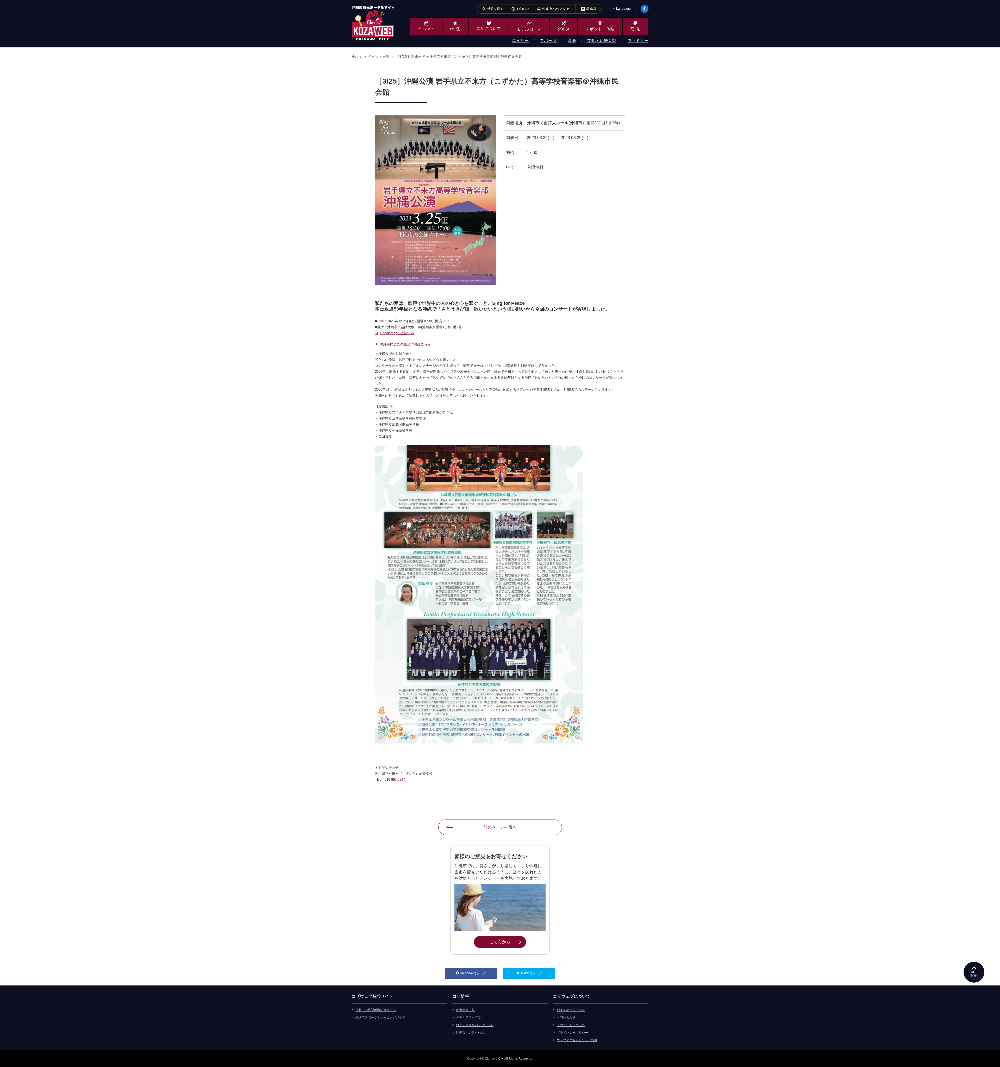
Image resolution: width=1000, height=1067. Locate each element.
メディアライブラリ (470, 1017)
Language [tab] (623, 8)
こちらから (508, 942)
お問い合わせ (566, 1017)
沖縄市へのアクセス (470, 1032)
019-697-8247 (395, 779)
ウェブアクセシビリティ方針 (577, 1040)
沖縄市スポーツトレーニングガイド (380, 1017)
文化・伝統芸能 (601, 40)
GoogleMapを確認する (397, 333)
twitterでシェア (538, 973)
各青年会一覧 (465, 1010)
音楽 (572, 40)
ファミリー (638, 40)
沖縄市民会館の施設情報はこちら (405, 344)
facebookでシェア (478, 973)
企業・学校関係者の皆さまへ (375, 1010)
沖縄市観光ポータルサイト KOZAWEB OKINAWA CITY (373, 22)
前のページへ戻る (500, 827)
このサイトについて (571, 1025)
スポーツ (548, 40)
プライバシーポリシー (572, 1032)
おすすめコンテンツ (571, 1010)
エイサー (520, 40)
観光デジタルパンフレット (474, 1025)
